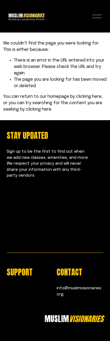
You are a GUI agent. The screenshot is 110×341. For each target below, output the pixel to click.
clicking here (88, 96)
